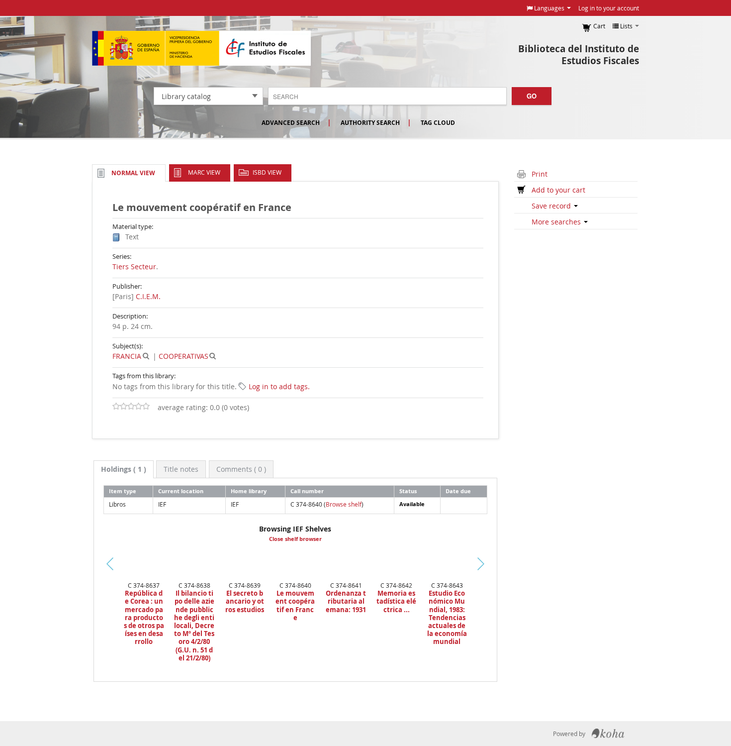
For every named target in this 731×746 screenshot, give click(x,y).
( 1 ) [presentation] (123, 469)
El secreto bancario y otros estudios (244, 601)
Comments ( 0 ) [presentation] (241, 469)
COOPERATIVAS (183, 356)
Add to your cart (558, 190)
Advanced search (291, 122)
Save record (552, 206)
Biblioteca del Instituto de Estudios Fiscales (578, 54)
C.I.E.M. (148, 296)
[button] (549, 8)
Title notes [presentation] (181, 469)
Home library (249, 491)
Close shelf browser (295, 538)
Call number (307, 491)
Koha (608, 734)
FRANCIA (126, 356)
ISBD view (267, 172)
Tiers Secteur (134, 266)
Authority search (370, 122)
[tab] (123, 469)
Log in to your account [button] (608, 8)
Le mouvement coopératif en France (295, 605)
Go (532, 96)
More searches (557, 221)
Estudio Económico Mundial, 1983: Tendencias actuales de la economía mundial (447, 617)
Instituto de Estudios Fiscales (201, 48)
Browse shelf (344, 504)
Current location (180, 491)
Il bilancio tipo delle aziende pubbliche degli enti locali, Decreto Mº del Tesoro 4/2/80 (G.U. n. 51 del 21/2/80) (194, 625)
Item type (122, 491)
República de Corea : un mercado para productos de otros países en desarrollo (144, 617)
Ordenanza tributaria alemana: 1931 (346, 601)
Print (540, 174)
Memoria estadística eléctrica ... (396, 601)
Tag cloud (438, 122)
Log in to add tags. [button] (279, 386)
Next (497, 563)
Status (408, 491)
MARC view (204, 172)
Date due (458, 491)
